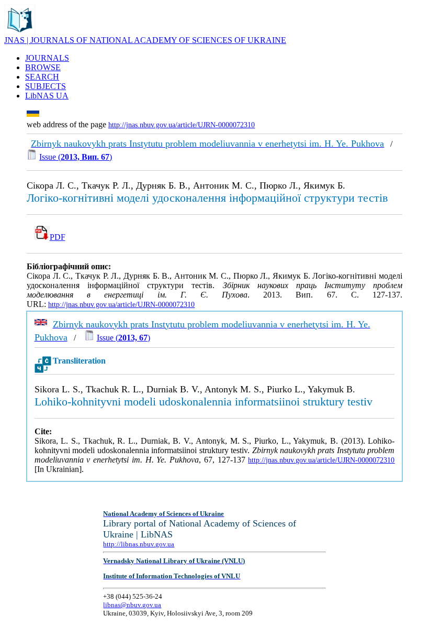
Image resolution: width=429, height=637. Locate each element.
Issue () (75, 156)
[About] (20, 32)
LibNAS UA (47, 95)
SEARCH (42, 76)
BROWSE (43, 67)
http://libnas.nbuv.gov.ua (138, 544)
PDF (57, 237)
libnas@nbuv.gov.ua (132, 605)
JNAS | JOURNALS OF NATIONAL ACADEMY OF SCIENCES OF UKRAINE (145, 40)
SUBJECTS (45, 86)
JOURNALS (47, 57)
